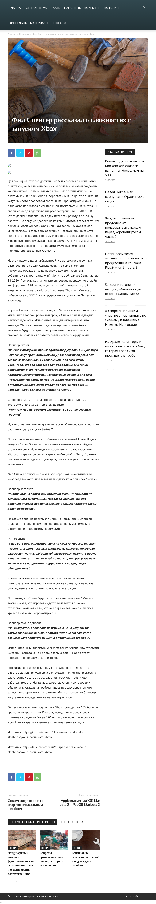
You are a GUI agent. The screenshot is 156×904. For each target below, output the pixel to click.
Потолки (111, 8)
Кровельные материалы (28, 23)
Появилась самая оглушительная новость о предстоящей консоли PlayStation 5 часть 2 (126, 260)
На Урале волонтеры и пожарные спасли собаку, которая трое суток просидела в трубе (125, 348)
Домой (12, 34)
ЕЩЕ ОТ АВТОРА (71, 822)
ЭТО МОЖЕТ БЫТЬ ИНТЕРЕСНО (32, 822)
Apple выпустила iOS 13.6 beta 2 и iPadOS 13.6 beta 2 (80, 803)
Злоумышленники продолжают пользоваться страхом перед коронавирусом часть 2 (123, 227)
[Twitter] (20, 153)
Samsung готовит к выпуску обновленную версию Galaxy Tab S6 (123, 289)
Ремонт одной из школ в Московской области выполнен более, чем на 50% (124, 168)
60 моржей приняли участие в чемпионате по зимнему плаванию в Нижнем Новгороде (125, 318)
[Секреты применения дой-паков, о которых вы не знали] (54, 839)
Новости (59, 23)
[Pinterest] (29, 153)
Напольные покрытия (82, 8)
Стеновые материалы (43, 8)
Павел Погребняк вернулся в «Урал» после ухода (124, 196)
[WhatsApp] (37, 153)
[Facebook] (11, 153)
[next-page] (16, 881)
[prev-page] (10, 881)
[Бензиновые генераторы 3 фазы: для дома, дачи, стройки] (86, 839)
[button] (143, 8)
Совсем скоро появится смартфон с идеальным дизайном (25, 805)
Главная (15, 8)
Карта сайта (132, 896)
